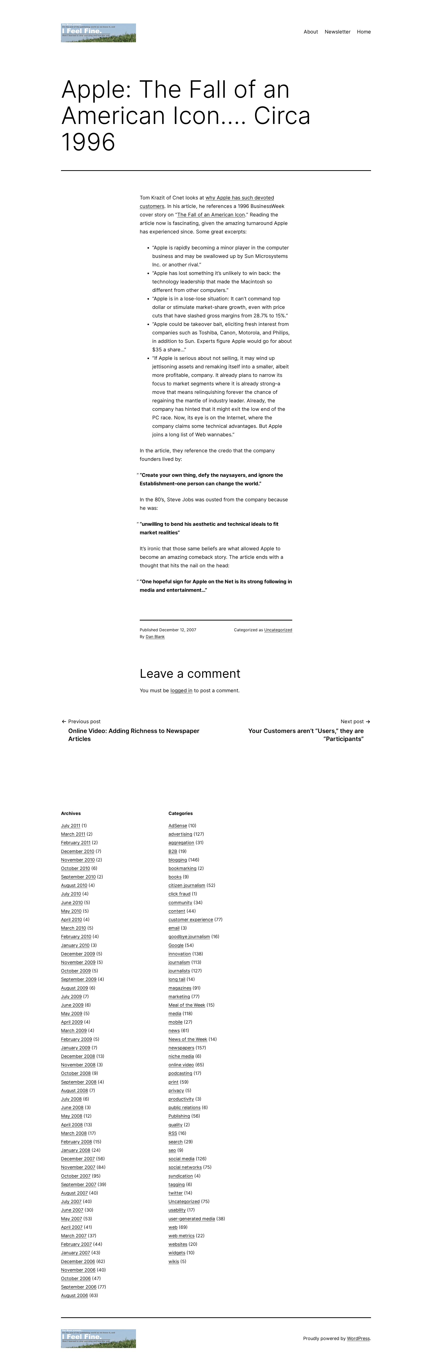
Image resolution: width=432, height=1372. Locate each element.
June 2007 (72, 1210)
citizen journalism (186, 885)
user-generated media (191, 1218)
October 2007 (75, 1176)
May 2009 (71, 1013)
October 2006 (76, 1278)
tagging (176, 1184)
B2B (172, 851)
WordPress (358, 1338)
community (180, 902)
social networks (185, 1167)
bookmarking (182, 868)
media (174, 1013)
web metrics (181, 1235)
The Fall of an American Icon (211, 215)
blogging (177, 859)
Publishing (179, 1116)
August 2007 (74, 1193)
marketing (179, 996)
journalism (179, 962)
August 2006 (74, 1295)
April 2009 (72, 1022)
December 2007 (78, 1158)
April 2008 (72, 1124)
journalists (179, 970)
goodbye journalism (189, 936)
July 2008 (71, 1099)
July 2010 (71, 893)
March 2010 (73, 928)
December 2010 (77, 851)
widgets (176, 1252)
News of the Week (187, 1039)
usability (177, 1210)
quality (175, 1124)
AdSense (177, 825)
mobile (175, 1022)
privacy (176, 1090)
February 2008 (76, 1141)
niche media (181, 1056)
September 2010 (78, 876)
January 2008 (75, 1150)
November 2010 (78, 859)
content (176, 911)
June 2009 (72, 1005)
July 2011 (70, 825)
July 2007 (71, 1201)
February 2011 (75, 842)
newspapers (181, 1047)
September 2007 (78, 1184)
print (173, 1082)
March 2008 (74, 1133)
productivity (181, 1099)
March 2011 (73, 834)
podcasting (180, 1073)
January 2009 (75, 1047)
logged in (181, 690)
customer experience (190, 919)
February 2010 (76, 936)
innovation (179, 953)
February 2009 (76, 1039)
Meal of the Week (186, 1005)
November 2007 (78, 1167)
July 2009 (71, 996)
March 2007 (73, 1235)
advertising (180, 834)
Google (176, 945)
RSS (172, 1133)
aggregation (181, 842)
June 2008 (72, 1107)
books (175, 876)
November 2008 (78, 1064)
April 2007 (71, 1227)
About (311, 32)
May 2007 (71, 1218)
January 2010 (75, 945)
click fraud (179, 893)
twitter (175, 1193)
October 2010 (75, 868)
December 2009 (78, 953)
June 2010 (72, 902)
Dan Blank (155, 636)
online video (181, 1064)
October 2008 (76, 1073)
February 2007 (76, 1244)
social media (181, 1158)
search (175, 1141)
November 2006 (78, 1270)
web (173, 1227)
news (174, 1030)
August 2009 (74, 988)
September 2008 (78, 1082)
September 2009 (78, 979)
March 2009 (74, 1030)
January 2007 (75, 1252)
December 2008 (78, 1056)
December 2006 (78, 1261)
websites (177, 1244)
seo (172, 1150)
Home (364, 32)
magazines (179, 988)
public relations (184, 1107)
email (174, 928)
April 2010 (71, 919)
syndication (180, 1176)
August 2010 (74, 885)
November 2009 (78, 962)
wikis (173, 1261)
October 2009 (76, 970)
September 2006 (78, 1287)
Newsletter (337, 32)
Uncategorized (278, 629)
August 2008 (74, 1090)
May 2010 (71, 911)
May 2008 (71, 1116)
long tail (176, 979)
